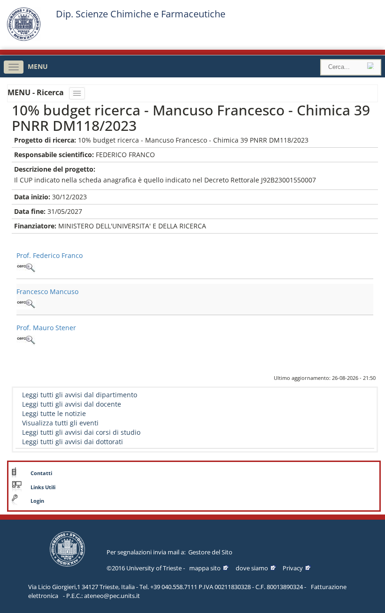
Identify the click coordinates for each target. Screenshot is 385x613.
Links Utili (43, 487)
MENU (38, 66)
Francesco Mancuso (47, 291)
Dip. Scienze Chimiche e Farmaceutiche (140, 14)
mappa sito (205, 568)
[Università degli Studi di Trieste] (24, 38)
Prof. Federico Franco (49, 255)
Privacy (293, 568)
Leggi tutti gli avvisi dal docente (71, 404)
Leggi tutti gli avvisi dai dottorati (72, 441)
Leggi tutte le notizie (54, 413)
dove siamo (252, 568)
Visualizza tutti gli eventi (60, 422)
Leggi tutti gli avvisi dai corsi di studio (81, 432)
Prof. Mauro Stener (46, 327)
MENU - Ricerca (37, 92)
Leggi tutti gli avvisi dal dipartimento (79, 394)
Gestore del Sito (210, 552)
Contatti (41, 473)
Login (37, 501)
